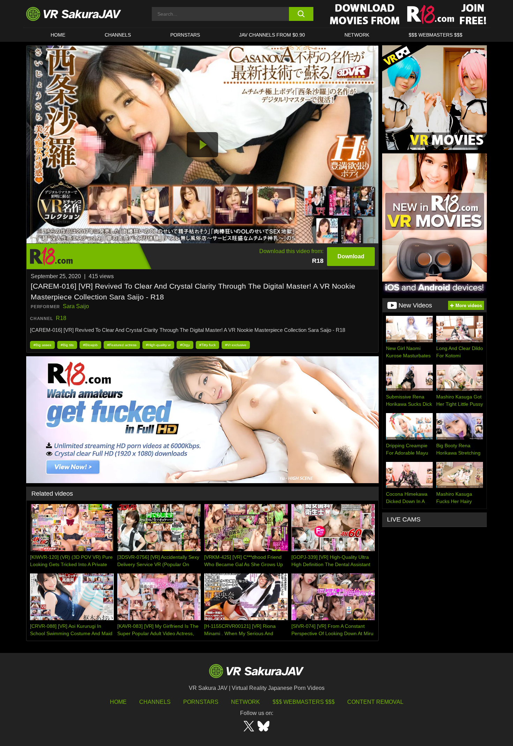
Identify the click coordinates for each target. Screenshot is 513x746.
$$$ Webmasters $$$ (304, 702)
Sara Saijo (76, 306)
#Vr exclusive (235, 345)
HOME (58, 35)
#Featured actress (121, 345)
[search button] (301, 14)
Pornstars (185, 35)
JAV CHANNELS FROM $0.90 (272, 35)
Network (356, 35)
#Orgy (185, 345)
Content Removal (375, 702)
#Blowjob (90, 345)
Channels (118, 35)
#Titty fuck (207, 345)
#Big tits (67, 345)
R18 (61, 318)
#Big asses (42, 345)
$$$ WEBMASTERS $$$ (435, 35)
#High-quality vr (158, 345)
